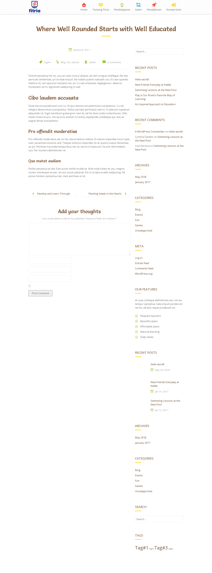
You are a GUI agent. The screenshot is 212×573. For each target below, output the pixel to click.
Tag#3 (161, 548)
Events (139, 214)
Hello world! (142, 79)
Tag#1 (142, 548)
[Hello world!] (141, 368)
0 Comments (114, 62)
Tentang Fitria (100, 9)
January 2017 (142, 182)
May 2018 (140, 177)
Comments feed (144, 268)
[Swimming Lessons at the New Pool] (141, 405)
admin (92, 62)
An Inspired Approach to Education (155, 104)
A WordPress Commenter (150, 131)
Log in (138, 258)
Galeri (138, 9)
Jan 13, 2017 (161, 410)
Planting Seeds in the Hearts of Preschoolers (105, 196)
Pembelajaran (122, 9)
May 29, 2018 (162, 369)
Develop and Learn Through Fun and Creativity (53, 196)
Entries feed (142, 263)
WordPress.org (144, 273)
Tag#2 (151, 549)
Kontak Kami (173, 9)
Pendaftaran (154, 9)
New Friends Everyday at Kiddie (153, 84)
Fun (68, 62)
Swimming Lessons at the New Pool (155, 90)
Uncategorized (143, 230)
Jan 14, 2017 (161, 391)
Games (75, 62)
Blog (63, 62)
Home (83, 9)
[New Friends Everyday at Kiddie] (141, 386)
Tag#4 (47, 62)
